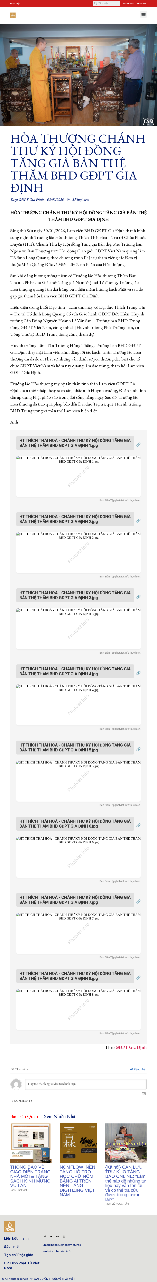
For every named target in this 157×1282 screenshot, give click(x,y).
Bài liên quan (24, 1116)
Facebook (128, 3)
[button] (143, 14)
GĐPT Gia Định (31, 199)
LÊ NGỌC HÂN (120, 1203)
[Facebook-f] (45, 1236)
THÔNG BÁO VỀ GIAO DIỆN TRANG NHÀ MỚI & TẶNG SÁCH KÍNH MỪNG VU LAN (30, 1176)
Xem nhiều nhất (60, 1116)
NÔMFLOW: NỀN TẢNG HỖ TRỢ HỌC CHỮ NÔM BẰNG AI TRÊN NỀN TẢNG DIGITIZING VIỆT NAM (77, 1181)
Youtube (141, 3)
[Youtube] (57, 1236)
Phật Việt (22, 1190)
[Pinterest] (64, 1236)
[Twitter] (51, 1236)
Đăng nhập (139, 1069)
